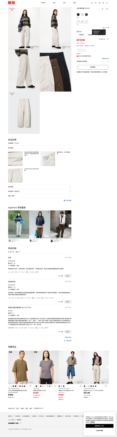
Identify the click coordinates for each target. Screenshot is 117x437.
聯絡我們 (19, 419)
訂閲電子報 (76, 416)
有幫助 (68, 276)
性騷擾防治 (59, 416)
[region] (100, 424)
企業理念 (34, 416)
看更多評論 (68, 337)
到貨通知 (92, 67)
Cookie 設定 (99, 430)
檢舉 (61, 276)
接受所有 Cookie (99, 426)
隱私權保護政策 (50, 416)
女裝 (17, 408)
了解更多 (92, 422)
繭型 (31, 408)
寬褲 (27, 408)
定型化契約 (68, 416)
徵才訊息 (41, 416)
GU (20, 423)
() (19, 252)
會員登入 (10, 416)
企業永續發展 (26, 416)
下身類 (22, 408)
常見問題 (17, 416)
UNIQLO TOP (11, 408)
